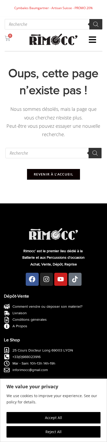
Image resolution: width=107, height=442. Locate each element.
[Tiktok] (75, 279)
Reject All (53, 431)
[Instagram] (46, 279)
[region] (53, 410)
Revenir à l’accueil (53, 174)
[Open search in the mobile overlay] (53, 24)
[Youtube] (60, 279)
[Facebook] (32, 279)
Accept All (53, 417)
